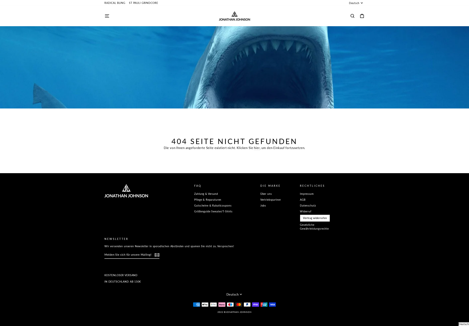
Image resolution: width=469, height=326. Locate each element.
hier (257, 148)
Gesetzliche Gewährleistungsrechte (314, 226)
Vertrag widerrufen (315, 218)
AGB (303, 199)
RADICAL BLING (114, 2)
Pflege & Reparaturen (207, 199)
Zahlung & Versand (206, 193)
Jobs (263, 205)
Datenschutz (308, 205)
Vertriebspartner (270, 199)
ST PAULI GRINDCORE (143, 2)
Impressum (307, 193)
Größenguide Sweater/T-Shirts (213, 211)
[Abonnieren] (157, 255)
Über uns (266, 193)
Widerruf (305, 211)
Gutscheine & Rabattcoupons (212, 205)
